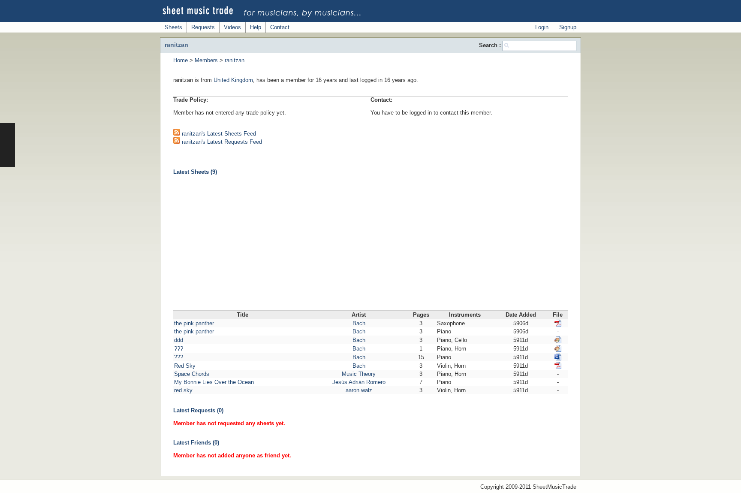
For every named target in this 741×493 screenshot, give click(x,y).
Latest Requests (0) (198, 410)
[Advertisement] (370, 246)
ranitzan (234, 60)
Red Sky (185, 366)
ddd (178, 340)
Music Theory (359, 374)
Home (180, 60)
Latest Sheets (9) (195, 172)
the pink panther (194, 323)
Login (541, 27)
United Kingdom (233, 80)
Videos (232, 27)
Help (255, 27)
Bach (358, 323)
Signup (567, 27)
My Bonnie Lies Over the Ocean (214, 382)
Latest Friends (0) (196, 442)
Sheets (173, 27)
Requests (203, 27)
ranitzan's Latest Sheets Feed (218, 133)
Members (206, 60)
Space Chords (191, 374)
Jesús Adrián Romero (359, 382)
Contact (279, 27)
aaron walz (359, 390)
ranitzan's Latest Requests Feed (221, 142)
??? (178, 348)
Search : (491, 45)
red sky (183, 390)
